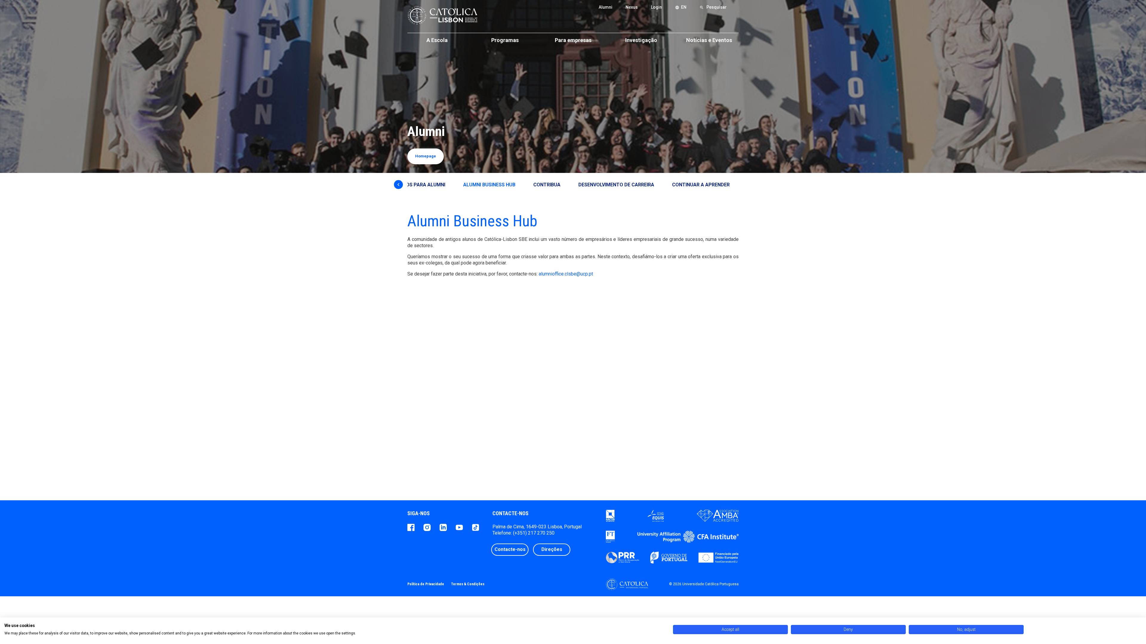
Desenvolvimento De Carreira (616, 185)
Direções (551, 549)
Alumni (605, 7)
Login (656, 7)
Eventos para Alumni (418, 185)
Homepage (425, 156)
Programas (505, 40)
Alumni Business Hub (489, 185)
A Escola (437, 40)
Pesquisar (713, 7)
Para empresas (573, 40)
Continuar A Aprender (701, 185)
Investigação (641, 40)
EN (680, 7)
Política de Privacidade (425, 584)
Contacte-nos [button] (510, 549)
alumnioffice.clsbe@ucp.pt (566, 274)
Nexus (632, 7)
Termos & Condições (467, 584)
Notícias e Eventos (709, 40)
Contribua (546, 185)
